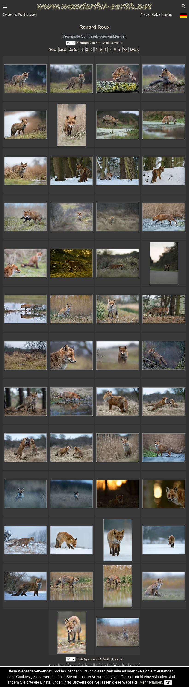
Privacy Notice (150, 14)
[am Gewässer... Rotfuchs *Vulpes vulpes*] (117, 309)
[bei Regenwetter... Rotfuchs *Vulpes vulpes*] (25, 171)
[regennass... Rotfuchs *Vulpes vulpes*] (71, 78)
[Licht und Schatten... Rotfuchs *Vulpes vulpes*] (71, 263)
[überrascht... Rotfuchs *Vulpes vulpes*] (71, 494)
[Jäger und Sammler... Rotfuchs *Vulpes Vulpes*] (25, 217)
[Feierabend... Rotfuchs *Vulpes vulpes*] (163, 263)
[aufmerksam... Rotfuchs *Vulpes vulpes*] (25, 401)
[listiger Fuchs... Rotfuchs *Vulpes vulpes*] (117, 540)
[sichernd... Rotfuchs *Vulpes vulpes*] (163, 447)
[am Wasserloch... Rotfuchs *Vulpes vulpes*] (71, 401)
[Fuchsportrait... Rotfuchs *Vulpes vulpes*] (163, 494)
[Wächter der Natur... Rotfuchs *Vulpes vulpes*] (25, 355)
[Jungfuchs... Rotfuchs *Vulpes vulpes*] (71, 355)
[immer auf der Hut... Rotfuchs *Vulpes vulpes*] (117, 401)
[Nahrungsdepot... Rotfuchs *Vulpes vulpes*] (71, 540)
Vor (125, 49)
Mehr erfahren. (151, 682)
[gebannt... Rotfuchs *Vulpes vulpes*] (163, 586)
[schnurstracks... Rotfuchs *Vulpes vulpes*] (117, 78)
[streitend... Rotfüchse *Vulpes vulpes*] (163, 401)
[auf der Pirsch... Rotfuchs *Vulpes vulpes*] (117, 171)
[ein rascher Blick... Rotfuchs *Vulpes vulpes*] (71, 586)
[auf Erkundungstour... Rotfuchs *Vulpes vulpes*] (25, 124)
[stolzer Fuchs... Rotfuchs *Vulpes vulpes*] (25, 586)
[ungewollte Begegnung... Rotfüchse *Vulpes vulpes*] (71, 447)
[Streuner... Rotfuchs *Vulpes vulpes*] (117, 586)
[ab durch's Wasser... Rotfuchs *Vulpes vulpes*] (163, 217)
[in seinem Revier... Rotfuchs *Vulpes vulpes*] (71, 217)
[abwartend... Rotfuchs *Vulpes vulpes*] (117, 632)
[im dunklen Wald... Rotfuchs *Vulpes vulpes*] (71, 171)
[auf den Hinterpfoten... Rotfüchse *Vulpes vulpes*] (25, 447)
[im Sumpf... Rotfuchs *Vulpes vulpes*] (163, 124)
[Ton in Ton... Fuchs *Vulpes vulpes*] (25, 540)
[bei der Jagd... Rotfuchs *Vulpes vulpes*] (163, 171)
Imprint (167, 14)
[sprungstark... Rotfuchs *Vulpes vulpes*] (117, 124)
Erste (63, 49)
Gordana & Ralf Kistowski (20, 14)
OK (168, 682)
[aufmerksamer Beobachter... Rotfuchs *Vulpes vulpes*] (163, 78)
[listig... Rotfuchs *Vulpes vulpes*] (163, 540)
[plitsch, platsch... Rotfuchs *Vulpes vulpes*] (25, 309)
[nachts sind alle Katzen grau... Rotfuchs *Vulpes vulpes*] (25, 494)
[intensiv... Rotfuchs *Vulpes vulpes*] (117, 355)
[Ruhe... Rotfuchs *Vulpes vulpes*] (117, 494)
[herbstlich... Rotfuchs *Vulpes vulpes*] (71, 632)
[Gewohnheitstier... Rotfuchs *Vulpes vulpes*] (117, 263)
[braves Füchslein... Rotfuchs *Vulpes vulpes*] (71, 309)
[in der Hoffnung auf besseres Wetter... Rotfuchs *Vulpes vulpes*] (163, 355)
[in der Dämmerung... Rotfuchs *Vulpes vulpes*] (25, 78)
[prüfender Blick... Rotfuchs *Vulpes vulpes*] (117, 447)
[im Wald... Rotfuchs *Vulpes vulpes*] (163, 309)
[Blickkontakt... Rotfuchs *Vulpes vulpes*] (71, 124)
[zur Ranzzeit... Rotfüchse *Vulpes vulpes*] (25, 263)
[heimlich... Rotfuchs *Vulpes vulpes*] (117, 217)
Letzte (134, 49)
